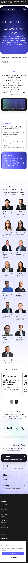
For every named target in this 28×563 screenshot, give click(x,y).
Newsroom (4, 514)
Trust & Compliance (6, 530)
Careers (3, 507)
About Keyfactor (5, 504)
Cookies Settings (13, 557)
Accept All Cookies (13, 553)
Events (3, 516)
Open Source (4, 527)
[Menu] (24, 9)
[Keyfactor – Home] (8, 9)
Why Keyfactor (4, 522)
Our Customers (5, 509)
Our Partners (4, 511)
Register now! (4, 3)
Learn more (6, 394)
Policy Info (4, 549)
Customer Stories (5, 525)
